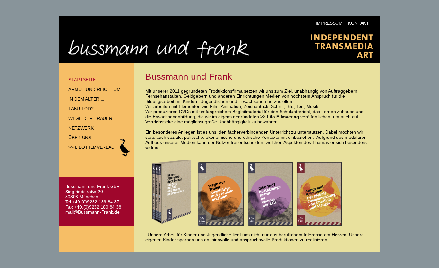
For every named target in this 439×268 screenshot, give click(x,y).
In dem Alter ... (86, 99)
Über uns (79, 137)
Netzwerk (81, 127)
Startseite (82, 79)
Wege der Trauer (90, 118)
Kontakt (358, 23)
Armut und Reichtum (94, 89)
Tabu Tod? (81, 108)
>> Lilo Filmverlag (91, 147)
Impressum (329, 23)
